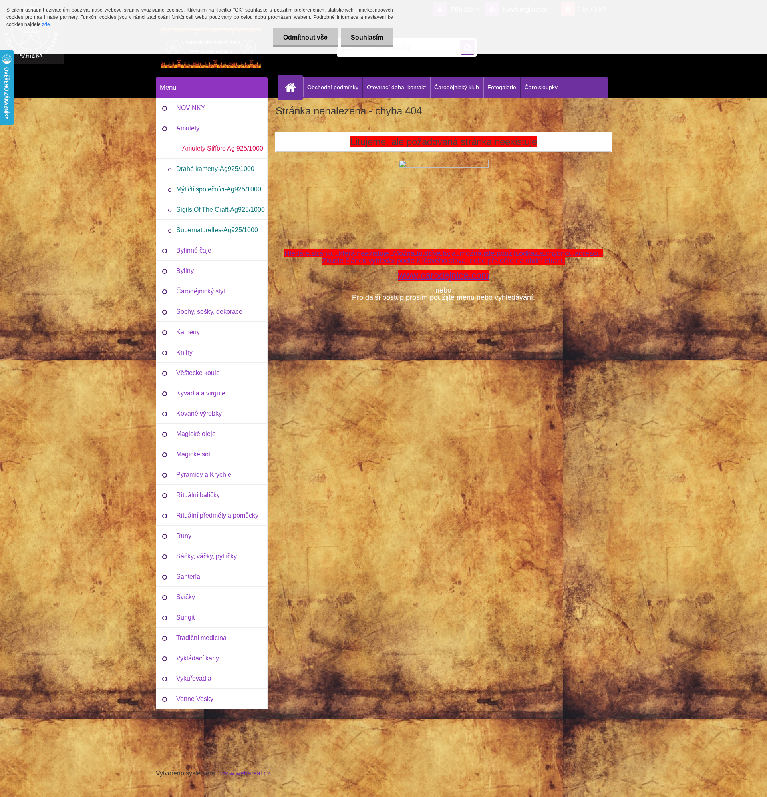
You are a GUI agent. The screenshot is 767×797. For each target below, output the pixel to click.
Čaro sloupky (541, 87)
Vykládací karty (197, 658)
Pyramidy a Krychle (203, 474)
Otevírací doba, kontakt (396, 87)
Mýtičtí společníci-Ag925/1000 (218, 189)
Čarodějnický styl (200, 291)
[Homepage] (293, 87)
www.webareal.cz (245, 773)
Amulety (187, 128)
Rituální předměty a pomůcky (217, 515)
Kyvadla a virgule (200, 393)
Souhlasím (367, 37)
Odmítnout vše (305, 37)
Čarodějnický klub (456, 87)
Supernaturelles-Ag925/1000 (217, 230)
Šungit (185, 617)
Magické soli (194, 454)
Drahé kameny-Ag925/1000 (215, 168)
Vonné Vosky (194, 698)
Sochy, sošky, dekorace (209, 311)
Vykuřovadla (193, 678)
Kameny (188, 332)
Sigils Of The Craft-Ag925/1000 (220, 209)
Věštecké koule (198, 372)
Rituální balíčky (198, 495)
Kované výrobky (199, 413)
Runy (183, 535)
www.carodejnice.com (443, 275)
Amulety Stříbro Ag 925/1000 (222, 148)
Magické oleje (196, 433)
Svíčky (185, 597)
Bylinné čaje (193, 250)
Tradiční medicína (201, 637)
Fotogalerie (501, 87)
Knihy (184, 352)
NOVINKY (190, 107)
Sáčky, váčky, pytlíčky (206, 556)
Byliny (185, 270)
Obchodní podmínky (332, 87)
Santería (188, 576)
